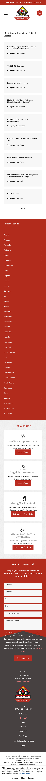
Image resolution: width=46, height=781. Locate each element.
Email (6, 606)
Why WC (23, 731)
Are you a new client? (12, 613)
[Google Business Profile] (25, 718)
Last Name (8, 592)
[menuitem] (21, 234)
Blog (23, 745)
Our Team (23, 736)
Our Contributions (23, 547)
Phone (7, 599)
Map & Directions (23, 682)
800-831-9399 (23, 708)
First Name (8, 584)
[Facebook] (20, 718)
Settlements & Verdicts (23, 514)
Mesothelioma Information (23, 741)
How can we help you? (12, 620)
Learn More (23, 452)
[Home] (22, 13)
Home (23, 726)
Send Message (23, 658)
